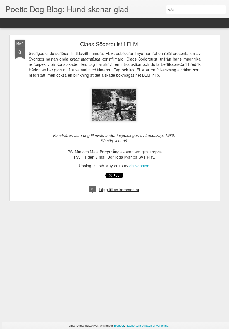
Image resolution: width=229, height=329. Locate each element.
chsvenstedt (140, 165)
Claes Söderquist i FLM (109, 44)
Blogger (119, 325)
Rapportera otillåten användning (147, 325)
